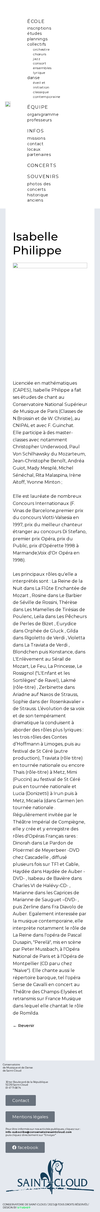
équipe (37, 107)
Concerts (42, 165)
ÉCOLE (36, 21)
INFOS (35, 131)
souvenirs (43, 176)
